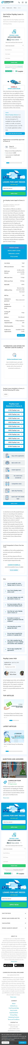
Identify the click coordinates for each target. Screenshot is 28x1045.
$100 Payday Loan (14, 410)
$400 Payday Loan (14, 422)
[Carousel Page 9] (18, 162)
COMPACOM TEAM (14, 780)
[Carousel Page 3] (11, 162)
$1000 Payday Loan (14, 446)
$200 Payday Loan (14, 414)
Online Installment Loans (14, 359)
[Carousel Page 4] (12, 162)
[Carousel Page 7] (16, 162)
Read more (5, 1042)
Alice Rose (13, 674)
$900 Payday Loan (14, 442)
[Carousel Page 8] (17, 162)
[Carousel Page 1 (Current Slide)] (7, 162)
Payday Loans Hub (10, 667)
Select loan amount (14, 188)
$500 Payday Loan (14, 426)
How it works (13, 1010)
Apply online (21, 335)
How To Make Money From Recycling (13, 744)
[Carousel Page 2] (10, 162)
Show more (6, 798)
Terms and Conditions (13, 1019)
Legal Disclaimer (13, 1012)
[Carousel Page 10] (20, 162)
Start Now (14, 62)
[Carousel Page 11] (21, 162)
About (13, 1003)
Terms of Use (7, 67)
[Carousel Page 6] (15, 162)
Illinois (15, 7)
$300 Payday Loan (14, 418)
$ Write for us (13, 1006)
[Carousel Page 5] (13, 162)
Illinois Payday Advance (11, 114)
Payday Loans (9, 7)
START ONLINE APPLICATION (15, 133)
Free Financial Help (14, 1008)
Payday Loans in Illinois (9, 775)
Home (3, 7)
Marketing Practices (13, 1017)
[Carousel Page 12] (21, 751)
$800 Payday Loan (14, 438)
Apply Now (14, 503)
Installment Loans (14, 250)
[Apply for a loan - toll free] (19, 2)
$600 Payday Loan (14, 430)
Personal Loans (14, 253)
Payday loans (6, 773)
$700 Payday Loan (14, 434)
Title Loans (14, 256)
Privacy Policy (20, 66)
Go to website (14, 570)
